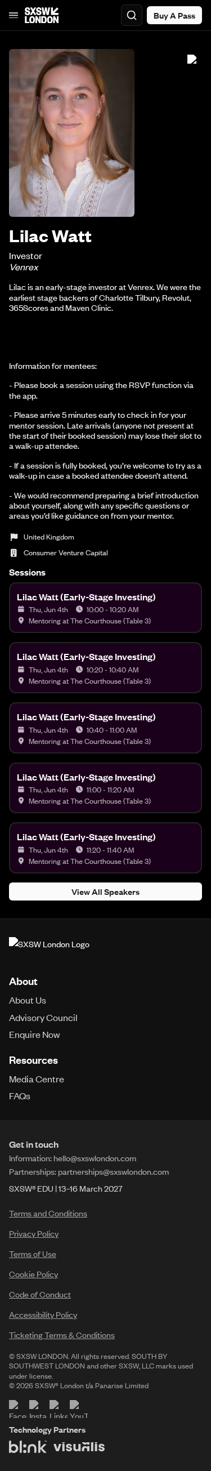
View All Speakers (105, 891)
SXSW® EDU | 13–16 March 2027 (66, 1188)
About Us (27, 999)
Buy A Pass (174, 15)
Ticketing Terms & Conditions (62, 1334)
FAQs (19, 1095)
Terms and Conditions (48, 1213)
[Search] (131, 15)
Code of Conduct (40, 1294)
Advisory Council (43, 1017)
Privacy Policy (34, 1233)
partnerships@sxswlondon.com (113, 1171)
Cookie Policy (33, 1274)
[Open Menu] (13, 15)
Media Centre (36, 1078)
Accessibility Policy (43, 1314)
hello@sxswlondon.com (94, 1158)
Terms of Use (32, 1253)
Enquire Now (34, 1034)
